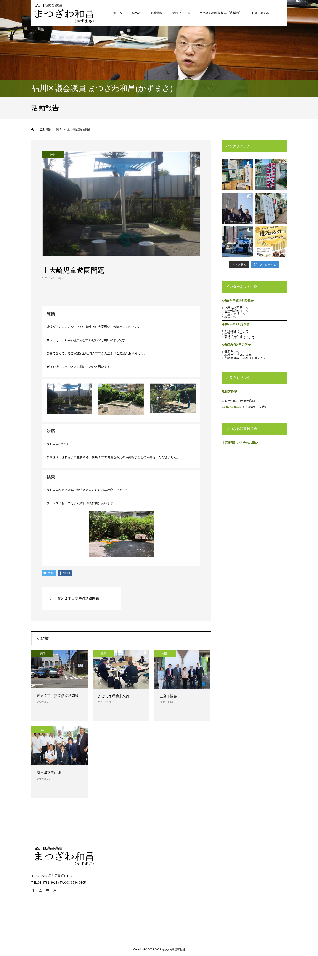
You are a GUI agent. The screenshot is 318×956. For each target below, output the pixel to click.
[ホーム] (32, 130)
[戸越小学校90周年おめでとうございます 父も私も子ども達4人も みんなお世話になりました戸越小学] (271, 208)
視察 (103, 653)
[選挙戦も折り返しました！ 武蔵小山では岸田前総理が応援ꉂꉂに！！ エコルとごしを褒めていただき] (237, 208)
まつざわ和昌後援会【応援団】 (221, 13)
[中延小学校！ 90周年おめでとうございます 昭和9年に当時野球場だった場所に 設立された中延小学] (237, 174)
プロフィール (181, 13)
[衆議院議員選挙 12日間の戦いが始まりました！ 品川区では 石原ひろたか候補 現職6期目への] (237, 241)
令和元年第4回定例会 (236, 344)
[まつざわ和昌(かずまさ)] (63, 13)
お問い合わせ (261, 13)
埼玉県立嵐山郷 (49, 772)
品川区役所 (229, 391)
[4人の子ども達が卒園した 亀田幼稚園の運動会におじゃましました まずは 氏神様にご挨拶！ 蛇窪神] (271, 174)
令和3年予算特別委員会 (238, 300)
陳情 (60, 278)
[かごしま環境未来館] (121, 669)
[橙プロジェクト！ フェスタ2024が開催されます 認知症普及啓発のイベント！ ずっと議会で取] (271, 241)
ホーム (117, 13)
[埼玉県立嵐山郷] (59, 745)
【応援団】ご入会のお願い (240, 442)
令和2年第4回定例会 (235, 324)
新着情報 (156, 13)
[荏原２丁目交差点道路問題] (59, 669)
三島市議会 (168, 696)
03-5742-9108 (231, 407)
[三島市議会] (182, 669)
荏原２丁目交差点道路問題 (57, 696)
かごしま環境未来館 (113, 696)
